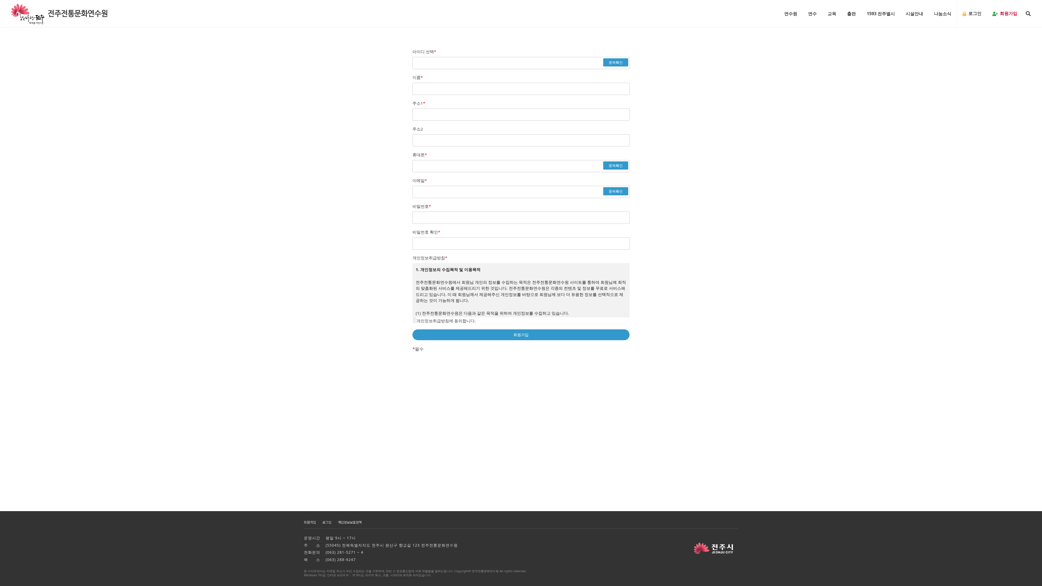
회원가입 (310, 522)
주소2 (417, 129)
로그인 (326, 522)
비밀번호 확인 (426, 232)
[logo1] (60, 13)
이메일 (419, 180)
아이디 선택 (424, 51)
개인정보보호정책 (350, 522)
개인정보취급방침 (429, 257)
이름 (417, 77)
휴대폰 (419, 154)
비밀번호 (421, 206)
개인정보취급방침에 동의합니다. (446, 320)
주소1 (418, 103)
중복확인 (616, 62)
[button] (800, 13)
